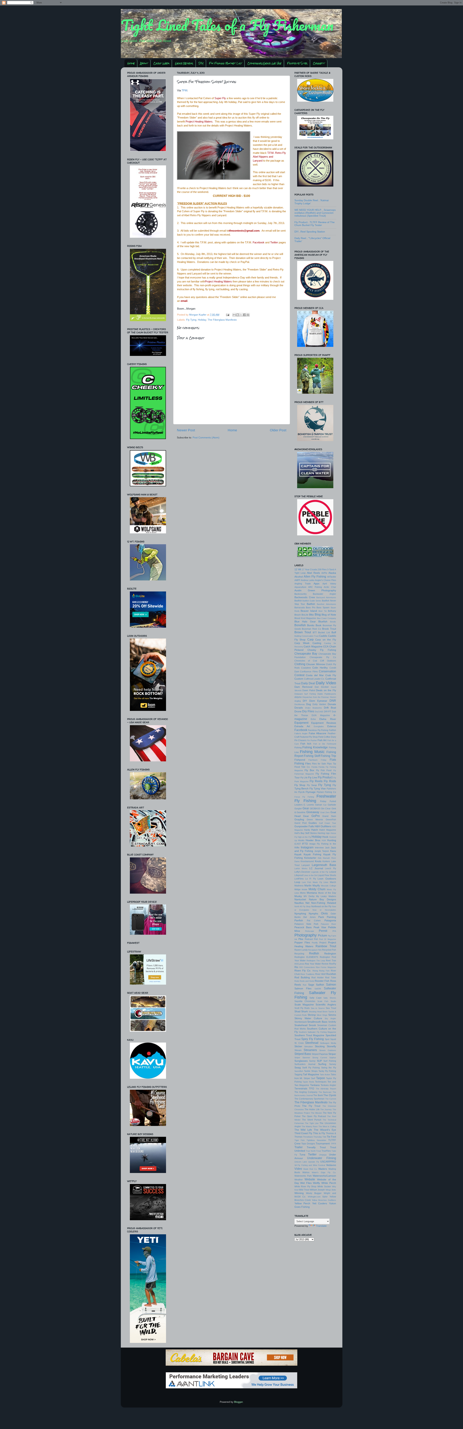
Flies (308, 763)
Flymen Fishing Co (326, 792)
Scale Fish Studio (326, 1001)
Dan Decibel (322, 687)
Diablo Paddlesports (326, 694)
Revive (325, 964)
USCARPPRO (328, 1161)
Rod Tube (330, 977)
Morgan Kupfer (198, 314)
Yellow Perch (302, 1203)
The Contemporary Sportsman (309, 1099)
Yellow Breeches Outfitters (324, 1200)
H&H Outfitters (323, 826)
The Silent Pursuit (311, 1120)
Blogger (238, 1402)
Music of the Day (327, 893)
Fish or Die (319, 744)
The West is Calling (327, 1126)
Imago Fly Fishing (318, 844)
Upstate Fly (313, 1162)
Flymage (311, 792)
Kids (320, 858)
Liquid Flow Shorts (327, 875)
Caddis (323, 636)
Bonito (310, 625)
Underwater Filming (321, 1158)
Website (310, 1179)
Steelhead (311, 1042)
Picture (322, 935)
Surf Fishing (329, 1061)
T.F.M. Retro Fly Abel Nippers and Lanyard (269, 156)
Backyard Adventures (326, 597)
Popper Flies (302, 942)
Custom (298, 678)
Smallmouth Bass (317, 1021)
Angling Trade (302, 583)
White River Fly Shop (305, 1186)
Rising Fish (324, 971)
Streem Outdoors (327, 1050)
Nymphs (313, 913)
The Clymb (329, 1095)
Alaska (332, 573)
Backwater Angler (324, 594)
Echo (313, 719)
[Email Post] (227, 314)
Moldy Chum (317, 889)
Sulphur (332, 1057)
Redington (330, 953)
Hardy (307, 830)
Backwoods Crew (304, 597)
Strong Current (319, 1057)
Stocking (320, 1046)
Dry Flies (308, 711)
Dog (308, 704)
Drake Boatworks (313, 708)
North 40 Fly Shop (302, 906)
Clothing (299, 664)
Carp (310, 639)
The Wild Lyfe (303, 1129)
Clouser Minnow (315, 664)
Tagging (298, 1074)
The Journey (326, 1109)
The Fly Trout (311, 1106)
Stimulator (308, 1046)
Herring (321, 833)
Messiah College (328, 886)
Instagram (307, 847)
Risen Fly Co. (302, 970)
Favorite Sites (297, 63)
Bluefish (322, 621)
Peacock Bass (303, 927)
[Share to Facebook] (244, 315)
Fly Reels (316, 781)
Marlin (307, 885)
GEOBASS (315, 808)
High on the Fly (304, 837)
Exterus (331, 726)
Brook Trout (329, 628)
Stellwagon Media (328, 1043)
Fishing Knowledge (315, 747)
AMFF (297, 580)
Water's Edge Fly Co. (324, 1172)
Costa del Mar (315, 675)
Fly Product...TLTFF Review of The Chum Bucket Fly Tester (314, 224)
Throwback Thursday (312, 1137)
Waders (322, 1169)
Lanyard (305, 865)
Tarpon (320, 1078)
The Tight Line (311, 1123)
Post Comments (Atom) (206, 437)
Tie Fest (331, 1136)
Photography (305, 935)
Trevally (311, 1147)
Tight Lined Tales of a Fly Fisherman (227, 25)
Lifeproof (298, 875)
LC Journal (316, 868)
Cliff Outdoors (328, 660)
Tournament (323, 1143)
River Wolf (320, 974)
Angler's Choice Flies (325, 580)
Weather (298, 1179)
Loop (297, 882)
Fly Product (325, 777)
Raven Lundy (301, 950)
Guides (313, 823)
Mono (303, 893)
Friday (323, 801)
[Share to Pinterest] (248, 315)
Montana (312, 892)
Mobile (304, 889)
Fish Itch (305, 743)
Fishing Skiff (312, 755)
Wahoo (305, 1172)
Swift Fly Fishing (311, 1067)
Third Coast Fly (303, 1133)
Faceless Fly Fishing (318, 730)
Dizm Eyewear (318, 700)
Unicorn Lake (300, 1162)
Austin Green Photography (315, 590)
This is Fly (319, 1133)
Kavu (333, 851)
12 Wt (297, 569)
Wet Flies (306, 1183)
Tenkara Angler (328, 1085)
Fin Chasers (300, 740)
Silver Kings (322, 1015)
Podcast (309, 939)
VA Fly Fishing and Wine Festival (309, 1165)
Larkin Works (300, 868)
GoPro (315, 815)
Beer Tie (322, 611)
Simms (332, 1015)
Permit (323, 930)
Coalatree (306, 668)
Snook (312, 1025)
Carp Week (161, 63)
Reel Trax (331, 960)
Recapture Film (315, 950)
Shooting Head (315, 1012)
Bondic (333, 622)
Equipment (301, 722)
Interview (319, 847)
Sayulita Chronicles (304, 1001)
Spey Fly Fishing (312, 1039)
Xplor (325, 1196)
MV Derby (309, 896)
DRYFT (327, 711)
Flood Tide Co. (302, 767)
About (144, 63)
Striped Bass (302, 1053)
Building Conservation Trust (306, 636)
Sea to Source (318, 1008)
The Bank (318, 1095)
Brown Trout (302, 632)
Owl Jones (309, 917)
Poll (316, 939)
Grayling (299, 819)
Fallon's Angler (301, 733)
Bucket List (324, 632)
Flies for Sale (319, 763)
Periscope (309, 931)
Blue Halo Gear (305, 621)
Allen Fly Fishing (315, 576)
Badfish (298, 600)
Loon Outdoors (327, 878)
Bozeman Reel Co (311, 629)
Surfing (322, 1064)
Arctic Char (330, 587)
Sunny (312, 1061)
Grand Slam (329, 816)
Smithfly (332, 1022)
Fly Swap (312, 785)
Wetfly (316, 1183)
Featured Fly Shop (309, 737)
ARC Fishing (315, 587)
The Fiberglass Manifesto (222, 319)
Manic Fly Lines (320, 882)
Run (304, 985)
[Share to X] (241, 315)
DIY (201, 63)
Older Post (278, 430)
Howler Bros (313, 840)
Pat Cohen (314, 920)
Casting (317, 643)
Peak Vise (320, 927)
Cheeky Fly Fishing (321, 650)
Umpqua (322, 1155)
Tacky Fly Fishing (327, 1071)
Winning (299, 1193)
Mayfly (316, 885)
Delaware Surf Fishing (305, 694)
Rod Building (302, 977)
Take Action (325, 1074)
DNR (333, 700)
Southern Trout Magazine (309, 1035)
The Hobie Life (312, 1109)
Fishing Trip (328, 755)
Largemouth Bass (324, 864)
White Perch (328, 1183)
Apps (316, 583)
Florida (314, 767)
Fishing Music (312, 751)
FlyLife (301, 792)
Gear (306, 808)
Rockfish (331, 974)
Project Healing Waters (199, 121)
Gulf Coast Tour (327, 823)
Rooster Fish (322, 981)
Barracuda (299, 607)
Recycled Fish (329, 950)
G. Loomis (308, 805)
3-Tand (330, 569)
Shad (297, 1011)
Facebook (258, 242)
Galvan (318, 805)
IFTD (305, 843)
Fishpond (299, 759)
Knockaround (307, 861)
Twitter (274, 242)
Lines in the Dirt (310, 875)
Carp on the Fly (325, 639)
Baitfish (311, 604)
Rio (296, 967)
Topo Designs (308, 1143)
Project (322, 942)
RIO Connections (307, 967)
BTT (315, 632)
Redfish (314, 953)
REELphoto (299, 964)
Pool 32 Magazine (327, 939)
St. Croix (299, 1043)
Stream (297, 1050)
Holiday (202, 319)
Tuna (302, 1154)
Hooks (301, 840)
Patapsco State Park (306, 924)
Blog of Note (329, 614)
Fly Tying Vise (317, 788)
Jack (327, 847)
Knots (318, 861)
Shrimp (312, 1015)
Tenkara (315, 1085)
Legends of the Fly (319, 872)
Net (307, 903)
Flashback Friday (317, 760)
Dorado (298, 707)
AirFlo (324, 573)
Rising (315, 971)
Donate (332, 704)
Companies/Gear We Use (264, 63)
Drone (297, 711)
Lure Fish (306, 882)
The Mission (316, 1113)
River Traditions (307, 974)
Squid (333, 1039)
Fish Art (322, 740)
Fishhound (331, 744)
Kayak (297, 854)
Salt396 (318, 989)
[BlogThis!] (237, 315)
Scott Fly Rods (302, 1008)
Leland (332, 872)
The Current (330, 1099)
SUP (319, 1061)
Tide (324, 1137)
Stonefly (331, 1046)
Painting (331, 917)
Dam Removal (303, 687)
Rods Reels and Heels (304, 981)
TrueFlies (326, 1151)
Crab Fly (330, 675)
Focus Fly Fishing (304, 797)
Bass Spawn (323, 607)
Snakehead (300, 1025)
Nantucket (300, 899)
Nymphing (300, 913)
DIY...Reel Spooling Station (309, 231)
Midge (297, 889)
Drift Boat (330, 707)
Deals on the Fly (326, 690)
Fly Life (303, 777)
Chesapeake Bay (305, 653)
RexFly (332, 964)
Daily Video (326, 683)
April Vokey (329, 583)
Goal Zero (325, 812)
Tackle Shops (311, 1071)
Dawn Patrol (308, 690)
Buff (334, 632)
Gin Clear (326, 808)
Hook (325, 837)
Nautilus (299, 903)
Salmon (331, 984)
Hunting (331, 840)
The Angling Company (305, 1092)
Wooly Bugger (314, 1193)
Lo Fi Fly (310, 879)
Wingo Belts (331, 1190)
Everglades (319, 726)
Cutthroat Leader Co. (314, 679)
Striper (332, 1054)
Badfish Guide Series (311, 601)
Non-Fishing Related (323, 903)
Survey (332, 1064)
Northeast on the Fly (321, 906)
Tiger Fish (299, 1140)
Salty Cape (315, 998)
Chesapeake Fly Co (323, 657)
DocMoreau (299, 704)
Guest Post (300, 823)
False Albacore (317, 733)
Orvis (324, 913)
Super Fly (220, 98)
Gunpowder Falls (304, 826)
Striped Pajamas (320, 1054)
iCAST (297, 844)
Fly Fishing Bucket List (225, 63)
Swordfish (298, 1071)
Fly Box (309, 770)
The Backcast (324, 1092)
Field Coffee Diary (327, 737)
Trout (323, 1147)
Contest (299, 675)
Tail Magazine (311, 1074)
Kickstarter (310, 858)
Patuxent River (328, 924)
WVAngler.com (314, 1197)
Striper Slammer (302, 1057)
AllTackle (331, 577)
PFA (334, 931)
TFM (184, 90)
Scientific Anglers (326, 1004)
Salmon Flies (303, 988)
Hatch (314, 829)
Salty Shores (329, 998)
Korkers (326, 861)
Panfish (298, 920)
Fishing (298, 747)
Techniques (320, 1082)
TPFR (333, 1144)
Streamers (310, 1050)
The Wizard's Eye (325, 1129)
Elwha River (327, 719)
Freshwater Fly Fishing (315, 798)
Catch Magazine (313, 646)
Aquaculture (300, 587)
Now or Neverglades (324, 910)
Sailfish (320, 984)
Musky (298, 896)
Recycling (299, 953)
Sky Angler (330, 1018)
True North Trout (313, 1151)
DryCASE (319, 712)
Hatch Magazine (327, 830)
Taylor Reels (308, 1082)
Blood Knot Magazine (305, 618)
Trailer (298, 1147)
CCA (325, 646)
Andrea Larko (307, 580)
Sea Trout (331, 1008)
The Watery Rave (310, 1126)
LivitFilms (299, 879)
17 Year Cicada (309, 569)
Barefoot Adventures (326, 604)
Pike (300, 939)
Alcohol (298, 576)
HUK (324, 840)
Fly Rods (330, 781)
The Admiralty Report (326, 1089)
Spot (327, 1039)
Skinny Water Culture (308, 1018)
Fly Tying (191, 319)
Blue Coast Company (326, 618)
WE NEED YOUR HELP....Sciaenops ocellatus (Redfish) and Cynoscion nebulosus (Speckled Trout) (315, 213)
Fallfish (332, 730)
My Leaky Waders (326, 896)
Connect (319, 63)
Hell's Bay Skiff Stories (305, 833)
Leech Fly (330, 868)
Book (318, 625)
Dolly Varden (319, 704)
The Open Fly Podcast (314, 1116)
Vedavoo (331, 1165)
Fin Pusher (312, 740)
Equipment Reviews (323, 723)
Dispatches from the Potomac (315, 697)
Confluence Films (309, 671)
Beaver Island (309, 611)
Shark (304, 1011)
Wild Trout (304, 1190)
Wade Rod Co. (310, 1169)
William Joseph (317, 1190)
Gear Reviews (184, 63)
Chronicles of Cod (305, 660)
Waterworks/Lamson (324, 1175)
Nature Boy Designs (322, 899)
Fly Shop (299, 785)
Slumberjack (300, 1022)
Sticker (298, 1046)
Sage (311, 984)
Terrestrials (300, 1088)
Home (131, 63)
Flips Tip (331, 763)
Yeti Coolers (319, 1203)
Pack (321, 917)
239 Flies (322, 569)
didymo (298, 697)
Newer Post (186, 430)
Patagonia (330, 920)
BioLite (304, 615)
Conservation (327, 671)
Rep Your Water (313, 964)
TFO (311, 1088)
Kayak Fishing (312, 854)
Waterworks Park (303, 1176)
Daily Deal (308, 683)
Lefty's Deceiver (302, 872)
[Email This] (234, 315)
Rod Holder (317, 977)
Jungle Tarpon (321, 851)
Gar (325, 805)
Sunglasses (301, 1061)
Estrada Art (302, 726)
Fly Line (312, 777)
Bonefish (300, 625)
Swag (297, 1067)
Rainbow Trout (326, 946)
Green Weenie (315, 819)
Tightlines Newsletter (316, 1140)
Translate (321, 1226)
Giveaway (312, 812)
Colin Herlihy (320, 667)
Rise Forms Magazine (326, 967)
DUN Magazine (321, 715)
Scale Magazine (304, 1004)
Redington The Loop (316, 960)
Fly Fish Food (324, 770)
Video (298, 1168)
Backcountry (300, 594)
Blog (318, 614)
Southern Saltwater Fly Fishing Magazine (317, 1032)
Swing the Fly (328, 1067)
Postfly (315, 943)
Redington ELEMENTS (306, 957)
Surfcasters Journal (305, 1064)
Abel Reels (313, 573)
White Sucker (324, 1186)
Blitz (311, 614)
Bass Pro (310, 607)
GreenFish (331, 819)
